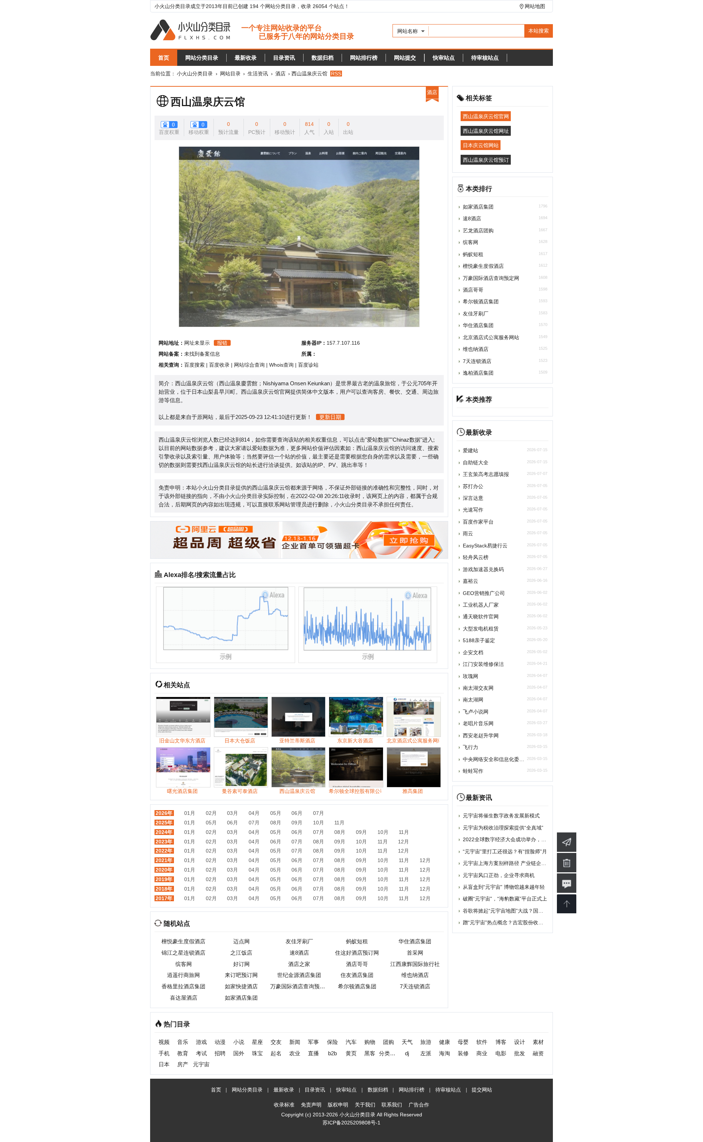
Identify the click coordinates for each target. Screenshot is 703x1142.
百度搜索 (194, 365)
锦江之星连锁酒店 (183, 953)
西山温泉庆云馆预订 (486, 159)
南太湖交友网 (478, 688)
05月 (275, 813)
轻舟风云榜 (475, 557)
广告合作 (419, 1105)
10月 (318, 822)
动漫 (220, 1042)
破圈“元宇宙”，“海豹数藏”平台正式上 (505, 899)
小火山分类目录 (195, 73)
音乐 (182, 1042)
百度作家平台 (478, 522)
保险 (332, 1042)
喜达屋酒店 (183, 998)
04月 (254, 813)
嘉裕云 (470, 581)
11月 (339, 822)
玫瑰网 (470, 676)
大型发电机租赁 (481, 629)
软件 (481, 1042)
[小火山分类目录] (252, 30)
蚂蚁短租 (357, 941)
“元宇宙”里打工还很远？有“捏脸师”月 (505, 851)
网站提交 (405, 58)
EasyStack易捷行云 (485, 545)
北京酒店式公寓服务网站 (491, 337)
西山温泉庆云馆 (208, 102)
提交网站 (482, 1090)
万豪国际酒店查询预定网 (299, 986)
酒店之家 (299, 964)
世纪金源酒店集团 (299, 975)
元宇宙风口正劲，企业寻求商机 (499, 875)
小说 (238, 1042)
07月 (318, 813)
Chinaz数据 (406, 440)
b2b (332, 1053)
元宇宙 (201, 1064)
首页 (163, 58)
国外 (238, 1053)
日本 (164, 1064)
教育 (182, 1053)
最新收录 (246, 58)
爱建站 (470, 450)
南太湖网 (473, 700)
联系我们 (392, 1105)
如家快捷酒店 (241, 986)
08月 (275, 822)
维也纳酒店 (415, 975)
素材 (538, 1042)
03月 (232, 813)
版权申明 (338, 1105)
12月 (403, 842)
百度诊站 (308, 365)
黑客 (369, 1053)
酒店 (280, 73)
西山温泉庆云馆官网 (486, 116)
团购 (388, 1042)
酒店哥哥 (357, 964)
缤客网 (183, 964)
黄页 (351, 1053)
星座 (257, 1042)
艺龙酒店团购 (478, 230)
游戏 (201, 1042)
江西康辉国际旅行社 (415, 964)
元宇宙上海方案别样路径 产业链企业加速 (510, 863)
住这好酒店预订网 (357, 953)
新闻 (294, 1042)
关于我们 (365, 1105)
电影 (500, 1053)
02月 (211, 813)
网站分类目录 (201, 58)
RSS (336, 73)
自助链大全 (475, 462)
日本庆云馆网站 (481, 145)
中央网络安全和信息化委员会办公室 (504, 759)
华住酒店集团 (414, 941)
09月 (296, 822)
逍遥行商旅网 (183, 975)
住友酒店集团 (357, 975)
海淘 (444, 1053)
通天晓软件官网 (481, 616)
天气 (407, 1042)
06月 (296, 813)
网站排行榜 (363, 58)
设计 (519, 1042)
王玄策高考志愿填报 (486, 474)
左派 (425, 1053)
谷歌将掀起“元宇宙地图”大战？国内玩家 (508, 911)
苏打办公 (473, 486)
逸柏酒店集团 (478, 373)
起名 (276, 1053)
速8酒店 (299, 953)
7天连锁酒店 (415, 986)
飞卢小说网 (475, 712)
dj (407, 1053)
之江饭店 (241, 953)
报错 (222, 343)
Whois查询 (281, 365)
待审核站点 (485, 58)
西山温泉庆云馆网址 (486, 131)
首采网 (415, 953)
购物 (369, 1042)
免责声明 (311, 1105)
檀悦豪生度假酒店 (183, 941)
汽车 (351, 1042)
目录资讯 (284, 58)
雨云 (468, 533)
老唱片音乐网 (478, 723)
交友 (276, 1042)
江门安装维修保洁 (483, 664)
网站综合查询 (249, 365)
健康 (444, 1042)
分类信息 (388, 1053)
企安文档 (473, 652)
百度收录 (219, 365)
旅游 (425, 1042)
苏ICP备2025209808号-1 (351, 1123)
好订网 (241, 964)
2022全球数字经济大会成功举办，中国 (507, 839)
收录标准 (284, 1105)
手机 (164, 1053)
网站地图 (535, 6)
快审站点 (444, 58)
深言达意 (473, 498)
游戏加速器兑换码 (483, 569)
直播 (313, 1053)
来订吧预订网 (241, 975)
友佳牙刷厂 (299, 941)
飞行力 (470, 747)
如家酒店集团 (241, 998)
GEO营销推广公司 (484, 593)
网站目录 (230, 73)
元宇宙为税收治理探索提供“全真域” (503, 828)
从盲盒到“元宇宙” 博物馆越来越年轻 (504, 887)
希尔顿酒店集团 (357, 986)
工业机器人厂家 (481, 605)
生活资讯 (258, 73)
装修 (463, 1053)
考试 (201, 1053)
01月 (189, 813)
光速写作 (473, 510)
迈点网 (241, 941)
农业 (294, 1053)
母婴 (463, 1042)
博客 (500, 1042)
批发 (519, 1053)
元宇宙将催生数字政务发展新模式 (501, 816)
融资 (538, 1053)
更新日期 (330, 417)
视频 (164, 1042)
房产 (182, 1064)
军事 (313, 1042)
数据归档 (323, 58)
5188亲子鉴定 (479, 640)
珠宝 (257, 1053)
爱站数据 (378, 440)
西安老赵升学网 (481, 735)
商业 (481, 1053)
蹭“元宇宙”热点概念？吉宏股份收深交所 (508, 922)
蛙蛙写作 (473, 771)
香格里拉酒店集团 (183, 986)
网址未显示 (197, 343)
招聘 (220, 1053)
